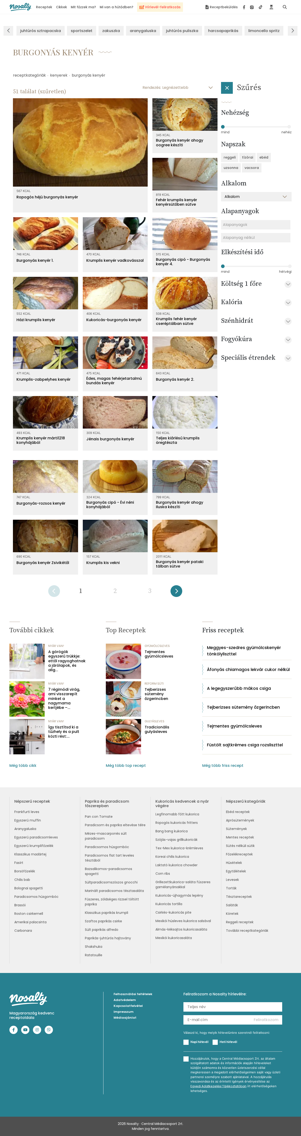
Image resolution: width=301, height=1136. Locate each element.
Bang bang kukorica (171, 831)
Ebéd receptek (238, 811)
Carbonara (23, 930)
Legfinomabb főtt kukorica (177, 814)
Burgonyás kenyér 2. (175, 379)
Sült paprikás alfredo (101, 929)
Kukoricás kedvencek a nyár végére (182, 804)
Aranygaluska (25, 828)
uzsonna (231, 167)
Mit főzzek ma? (83, 7)
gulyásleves (154, 721)
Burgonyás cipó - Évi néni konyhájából (110, 504)
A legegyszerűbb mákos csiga (239, 688)
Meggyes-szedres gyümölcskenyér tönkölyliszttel (244, 651)
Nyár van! (56, 646)
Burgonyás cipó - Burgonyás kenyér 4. (183, 261)
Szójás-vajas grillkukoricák (176, 839)
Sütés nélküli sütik (240, 845)
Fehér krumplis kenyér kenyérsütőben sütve (176, 202)
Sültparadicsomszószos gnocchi (111, 882)
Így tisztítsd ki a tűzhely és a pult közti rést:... (63, 732)
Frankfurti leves (26, 811)
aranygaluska (143, 30)
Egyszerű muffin (27, 820)
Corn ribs (162, 873)
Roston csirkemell (28, 913)
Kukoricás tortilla (168, 904)
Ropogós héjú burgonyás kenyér (47, 197)
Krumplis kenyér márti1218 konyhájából (40, 440)
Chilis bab (22, 879)
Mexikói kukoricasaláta (173, 938)
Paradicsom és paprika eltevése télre (115, 825)
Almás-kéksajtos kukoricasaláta (181, 929)
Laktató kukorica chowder (176, 865)
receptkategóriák (29, 75)
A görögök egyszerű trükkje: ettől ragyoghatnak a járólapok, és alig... (67, 661)
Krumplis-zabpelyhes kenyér (43, 379)
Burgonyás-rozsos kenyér (40, 503)
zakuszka (111, 30)
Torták (231, 888)
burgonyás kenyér (88, 75)
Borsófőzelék (24, 871)
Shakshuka (93, 946)
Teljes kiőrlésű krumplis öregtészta (178, 440)
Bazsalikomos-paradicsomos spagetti (108, 871)
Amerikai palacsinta (30, 922)
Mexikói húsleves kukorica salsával (183, 921)
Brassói (20, 905)
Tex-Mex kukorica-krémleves (179, 848)
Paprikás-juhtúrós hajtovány (108, 938)
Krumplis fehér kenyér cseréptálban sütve (176, 321)
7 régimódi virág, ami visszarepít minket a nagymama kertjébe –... (64, 698)
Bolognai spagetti (28, 888)
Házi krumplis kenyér (35, 320)
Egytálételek (236, 871)
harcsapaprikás (223, 30)
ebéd (263, 157)
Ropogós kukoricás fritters (176, 822)
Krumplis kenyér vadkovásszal (115, 260)
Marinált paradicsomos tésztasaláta (114, 890)
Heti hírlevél (228, 1042)
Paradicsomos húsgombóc (36, 896)
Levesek (232, 879)
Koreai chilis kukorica (172, 856)
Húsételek (234, 862)
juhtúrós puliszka (182, 30)
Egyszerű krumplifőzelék (33, 845)
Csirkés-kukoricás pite (173, 912)
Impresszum (124, 1011)
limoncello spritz (264, 30)
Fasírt (18, 862)
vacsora (252, 167)
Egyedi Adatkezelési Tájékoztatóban (218, 1086)
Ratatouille (93, 955)
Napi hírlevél (199, 1042)
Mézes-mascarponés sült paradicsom (106, 836)
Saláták (232, 905)
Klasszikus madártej (30, 854)
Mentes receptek (240, 837)
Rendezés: (152, 87)
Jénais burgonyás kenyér (110, 439)
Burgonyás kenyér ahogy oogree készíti (179, 142)
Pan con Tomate (99, 816)
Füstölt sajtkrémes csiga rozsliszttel (245, 745)
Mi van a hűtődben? (116, 7)
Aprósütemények (240, 820)
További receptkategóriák (247, 930)
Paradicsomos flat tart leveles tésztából (109, 858)
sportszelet (81, 30)
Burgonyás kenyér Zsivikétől (42, 562)
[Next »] (176, 592)
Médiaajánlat (125, 1017)
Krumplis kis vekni (103, 562)
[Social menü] (253, 7)
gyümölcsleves (157, 646)
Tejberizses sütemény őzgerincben (156, 694)
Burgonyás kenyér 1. (35, 260)
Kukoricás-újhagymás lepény (179, 895)
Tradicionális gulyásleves (157, 729)
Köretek (232, 913)
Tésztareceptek (239, 896)
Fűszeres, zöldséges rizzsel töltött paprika (112, 902)
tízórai (247, 157)
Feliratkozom (266, 1019)
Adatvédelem (125, 1000)
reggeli (230, 157)
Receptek (44, 7)
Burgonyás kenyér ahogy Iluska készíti (179, 504)
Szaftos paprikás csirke (103, 921)
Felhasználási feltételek (133, 994)
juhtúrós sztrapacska (40, 30)
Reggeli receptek (239, 922)
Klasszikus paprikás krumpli (106, 912)
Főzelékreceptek (239, 854)
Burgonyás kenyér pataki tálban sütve (179, 564)
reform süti (154, 683)
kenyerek (58, 75)
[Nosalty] (20, 7)
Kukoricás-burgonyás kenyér (114, 320)
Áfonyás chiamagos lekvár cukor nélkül (248, 669)
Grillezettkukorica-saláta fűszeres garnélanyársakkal (182, 884)
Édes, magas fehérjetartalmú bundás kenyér (114, 380)
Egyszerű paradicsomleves (36, 837)
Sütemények (236, 828)
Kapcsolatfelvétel (128, 1006)
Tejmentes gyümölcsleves (159, 654)
